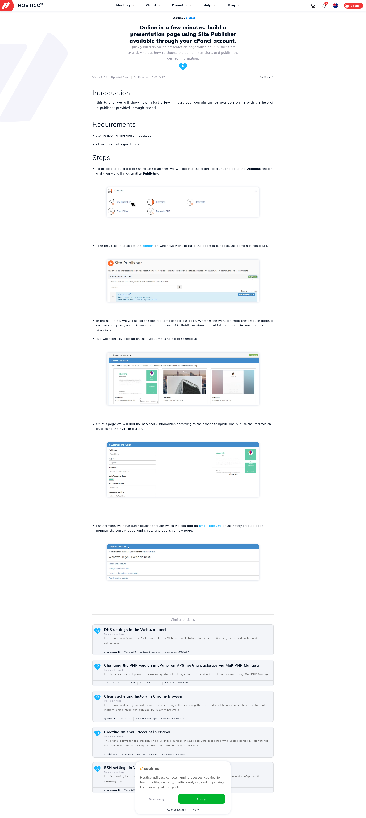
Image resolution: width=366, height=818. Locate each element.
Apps (118, 701)
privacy (194, 809)
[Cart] (312, 5)
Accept (201, 799)
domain (148, 245)
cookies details (176, 809)
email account (210, 526)
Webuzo (120, 634)
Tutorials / (109, 634)
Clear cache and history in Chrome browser (143, 696)
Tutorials (177, 17)
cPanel (190, 17)
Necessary (157, 799)
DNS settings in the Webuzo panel (135, 629)
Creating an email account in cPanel (137, 732)
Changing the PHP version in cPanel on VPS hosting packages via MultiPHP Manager (182, 665)
